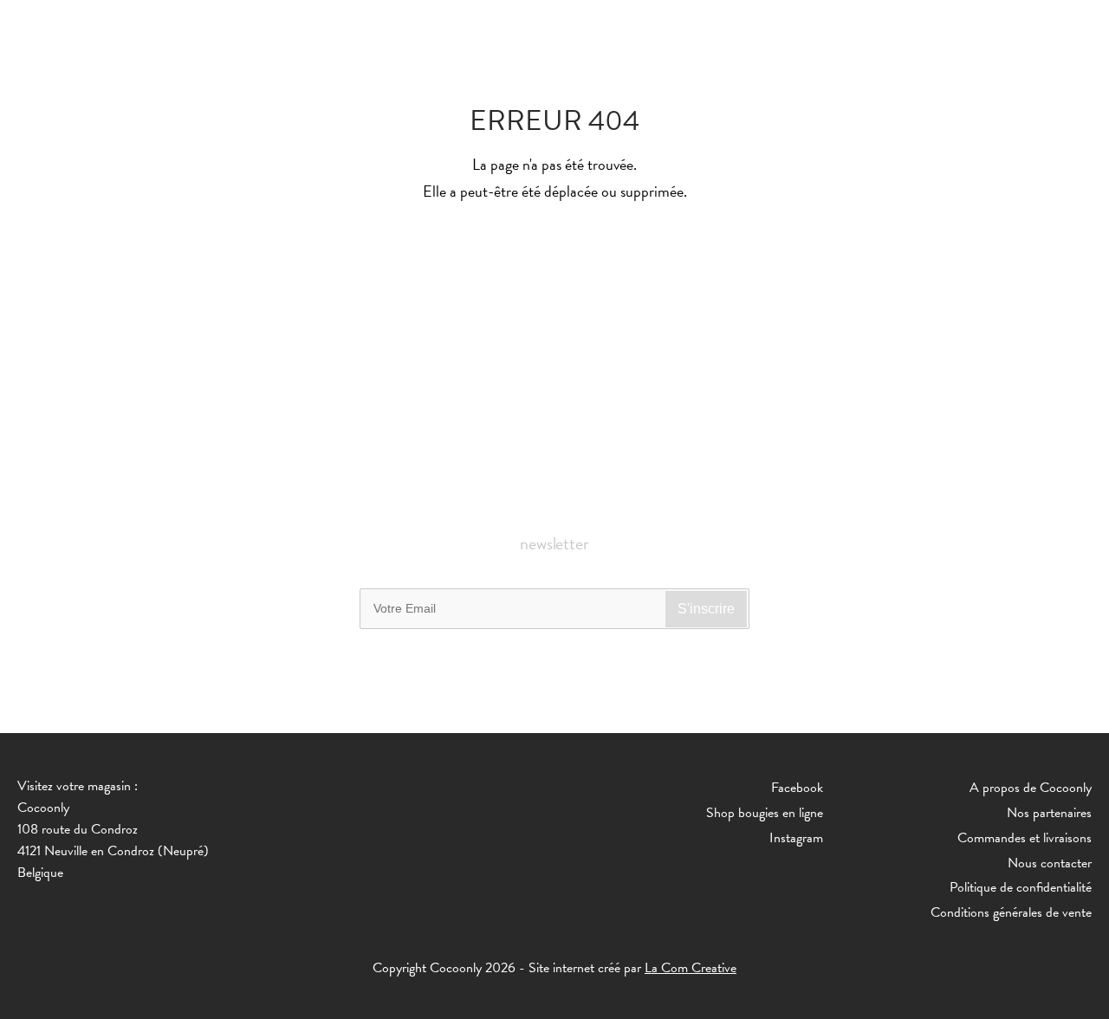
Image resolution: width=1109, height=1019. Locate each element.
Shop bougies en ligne (764, 812)
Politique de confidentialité (1021, 887)
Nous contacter (1050, 863)
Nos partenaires (1049, 812)
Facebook (797, 787)
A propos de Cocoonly (1031, 787)
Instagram (796, 838)
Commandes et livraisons (1024, 838)
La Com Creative (690, 967)
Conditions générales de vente (1011, 912)
